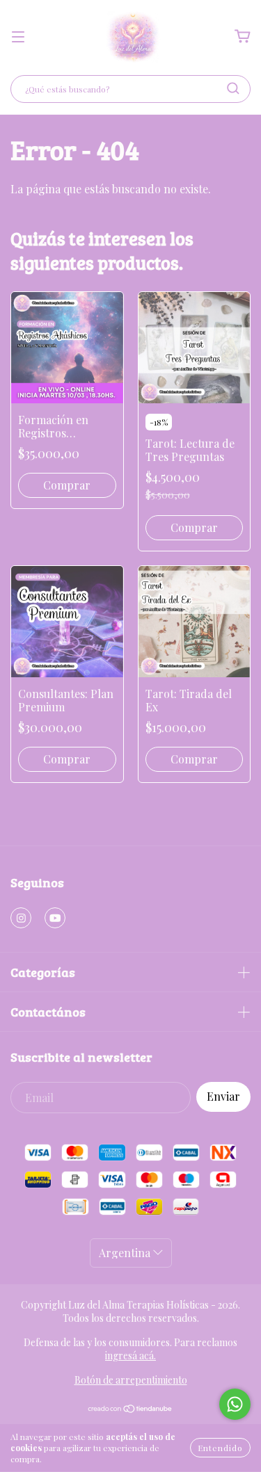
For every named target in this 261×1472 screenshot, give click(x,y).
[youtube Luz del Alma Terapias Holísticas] (55, 917)
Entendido (220, 1447)
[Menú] (18, 36)
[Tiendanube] (130, 1409)
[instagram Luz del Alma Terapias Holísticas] (20, 917)
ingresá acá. (130, 1355)
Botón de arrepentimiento (130, 1379)
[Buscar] (233, 88)
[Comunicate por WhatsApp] (235, 1404)
